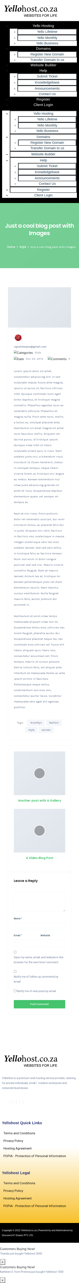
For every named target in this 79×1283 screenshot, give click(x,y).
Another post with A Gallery (39, 800)
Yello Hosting (43, 26)
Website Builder (43, 65)
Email (18, 935)
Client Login (43, 105)
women (46, 730)
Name (18, 918)
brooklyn (36, 722)
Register (43, 99)
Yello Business (47, 43)
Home (11, 247)
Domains (43, 49)
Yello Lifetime (47, 32)
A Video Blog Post (39, 858)
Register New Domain (47, 54)
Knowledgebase (47, 82)
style (31, 730)
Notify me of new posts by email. (36, 991)
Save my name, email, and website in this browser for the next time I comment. (38, 960)
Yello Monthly (47, 38)
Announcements (47, 88)
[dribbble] (19, 1102)
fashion (54, 722)
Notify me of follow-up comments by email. (36, 979)
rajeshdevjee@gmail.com (30, 346)
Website (45, 935)
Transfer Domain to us (47, 60)
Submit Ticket (47, 76)
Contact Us (47, 94)
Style (22, 247)
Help (43, 71)
